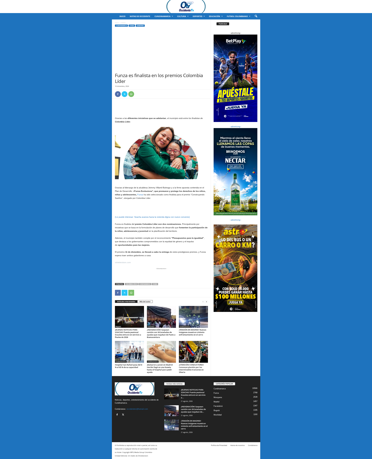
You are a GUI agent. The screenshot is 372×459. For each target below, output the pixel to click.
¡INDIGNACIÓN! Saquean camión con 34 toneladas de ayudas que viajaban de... (193, 409)
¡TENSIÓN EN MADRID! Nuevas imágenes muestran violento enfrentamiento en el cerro (192, 332)
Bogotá (118, 327)
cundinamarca (144, 284)
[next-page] (206, 301)
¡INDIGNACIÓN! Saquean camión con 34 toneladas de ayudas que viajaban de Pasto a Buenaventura (161, 333)
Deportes (197, 16)
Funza (132, 26)
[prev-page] (203, 301)
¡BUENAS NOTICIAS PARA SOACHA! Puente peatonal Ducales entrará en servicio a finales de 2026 (128, 333)
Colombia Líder (131, 284)
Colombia (151, 327)
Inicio (122, 16)
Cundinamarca (162, 16)
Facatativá (218, 406)
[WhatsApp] (131, 94)
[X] (124, 94)
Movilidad (218, 415)
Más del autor (145, 301)
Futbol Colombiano (237, 16)
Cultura (181, 16)
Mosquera (218, 397)
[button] (256, 16)
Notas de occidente (140, 16)
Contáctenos (252, 445)
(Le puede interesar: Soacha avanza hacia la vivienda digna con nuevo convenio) (152, 217)
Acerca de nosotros (237, 445)
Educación (214, 16)
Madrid (216, 402)
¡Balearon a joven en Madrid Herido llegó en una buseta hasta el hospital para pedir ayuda (160, 368)
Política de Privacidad (219, 445)
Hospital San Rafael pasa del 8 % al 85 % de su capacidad (128, 366)
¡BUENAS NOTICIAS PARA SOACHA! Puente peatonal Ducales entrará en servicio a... (193, 393)
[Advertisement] (161, 50)
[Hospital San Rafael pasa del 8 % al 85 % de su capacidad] (129, 352)
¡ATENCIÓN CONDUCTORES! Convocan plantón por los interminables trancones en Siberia (191, 368)
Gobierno (140, 26)
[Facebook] (118, 94)
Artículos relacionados (126, 301)
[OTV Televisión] (186, 6)
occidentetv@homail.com (137, 409)
